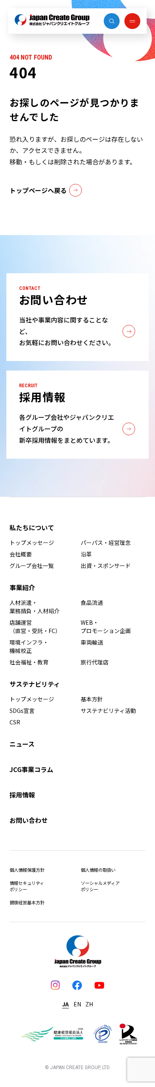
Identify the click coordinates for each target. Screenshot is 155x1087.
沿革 (86, 554)
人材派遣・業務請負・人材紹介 (35, 607)
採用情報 (22, 794)
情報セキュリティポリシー (27, 886)
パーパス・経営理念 (106, 542)
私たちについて (32, 527)
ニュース (22, 744)
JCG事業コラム (31, 769)
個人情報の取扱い (98, 870)
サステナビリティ (35, 684)
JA (65, 1004)
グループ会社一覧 (32, 566)
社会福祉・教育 (29, 662)
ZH (89, 1004)
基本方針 (92, 699)
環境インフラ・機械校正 (29, 646)
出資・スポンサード (106, 566)
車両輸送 (92, 642)
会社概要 (21, 554)
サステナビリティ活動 (108, 710)
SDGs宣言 (22, 710)
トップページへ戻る (38, 190)
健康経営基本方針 (27, 902)
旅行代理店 (94, 662)
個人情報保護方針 (27, 870)
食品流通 (92, 602)
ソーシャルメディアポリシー (100, 886)
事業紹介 (22, 587)
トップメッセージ (32, 542)
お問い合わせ (29, 820)
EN (77, 1004)
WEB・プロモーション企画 (106, 626)
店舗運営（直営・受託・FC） (35, 626)
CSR (15, 722)
